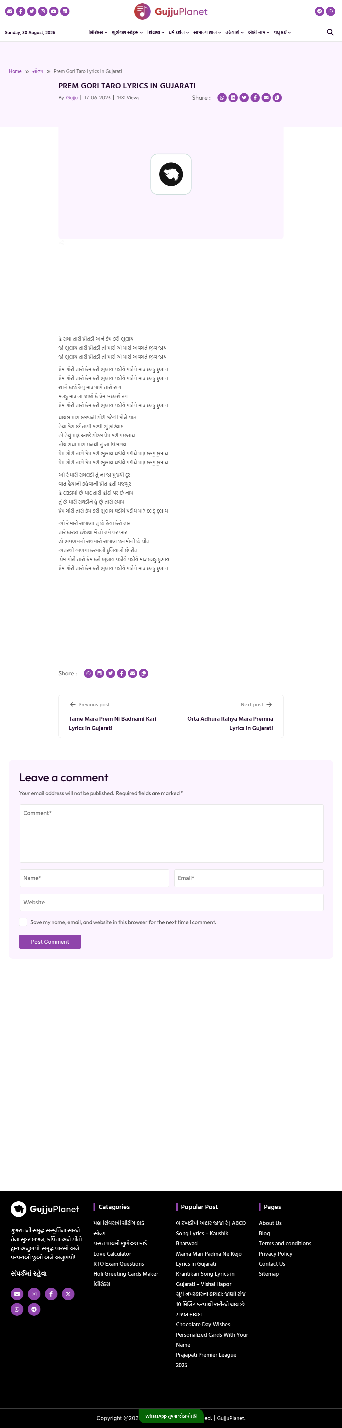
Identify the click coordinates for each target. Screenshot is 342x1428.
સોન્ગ (37, 71)
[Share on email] (266, 97)
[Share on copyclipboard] (277, 97)
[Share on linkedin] (233, 97)
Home (15, 71)
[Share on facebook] (255, 97)
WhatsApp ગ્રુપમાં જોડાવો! (169, 1415)
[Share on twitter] (244, 97)
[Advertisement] (21, 159)
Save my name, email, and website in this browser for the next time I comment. (123, 922)
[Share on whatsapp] (222, 97)
